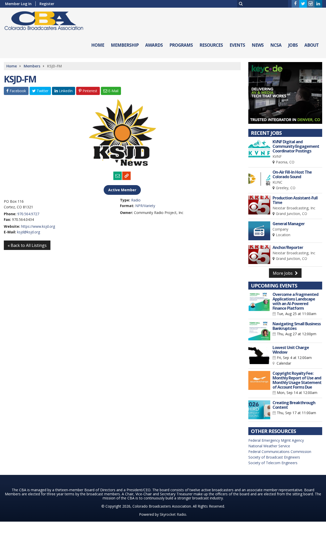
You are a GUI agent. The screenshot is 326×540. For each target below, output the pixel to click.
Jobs (293, 45)
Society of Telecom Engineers (272, 462)
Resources (211, 45)
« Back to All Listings (27, 245)
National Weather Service (269, 445)
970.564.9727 (28, 213)
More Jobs (283, 273)
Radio (136, 200)
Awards (154, 45)
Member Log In (18, 3)
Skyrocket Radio (173, 514)
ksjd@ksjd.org (28, 232)
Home (97, 45)
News (258, 45)
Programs (181, 45)
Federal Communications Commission (279, 451)
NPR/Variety (145, 205)
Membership (125, 45)
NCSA (275, 45)
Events (237, 45)
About (311, 45)
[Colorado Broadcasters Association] (47, 19)
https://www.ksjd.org (38, 226)
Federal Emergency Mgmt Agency (276, 440)
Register (46, 3)
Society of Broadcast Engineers (274, 457)
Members (32, 66)
